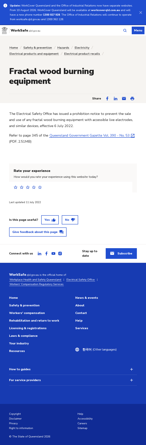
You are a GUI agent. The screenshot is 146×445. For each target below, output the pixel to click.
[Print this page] (132, 98)
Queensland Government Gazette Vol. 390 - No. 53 (90, 135)
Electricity (82, 48)
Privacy (13, 423)
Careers (82, 423)
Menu (138, 30)
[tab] (39, 253)
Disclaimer (15, 418)
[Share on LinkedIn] (115, 98)
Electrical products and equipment (34, 54)
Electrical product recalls (82, 54)
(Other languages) (97, 349)
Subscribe (124, 253)
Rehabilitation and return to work (34, 321)
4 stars (35, 187)
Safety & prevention (37, 48)
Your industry (19, 343)
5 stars (41, 187)
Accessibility (85, 418)
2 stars (23, 187)
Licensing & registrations (28, 328)
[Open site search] (125, 30)
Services (81, 328)
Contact (81, 313)
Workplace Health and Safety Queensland (35, 279)
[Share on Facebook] (107, 98)
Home (14, 48)
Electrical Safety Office (81, 279)
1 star (17, 187)
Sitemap (82, 428)
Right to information (21, 428)
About (79, 305)
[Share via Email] (124, 98)
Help (79, 321)
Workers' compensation (27, 313)
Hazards (63, 48)
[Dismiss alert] (140, 12)
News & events (86, 298)
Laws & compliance (23, 336)
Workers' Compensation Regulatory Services (36, 284)
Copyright (15, 414)
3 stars (29, 187)
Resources (17, 351)
